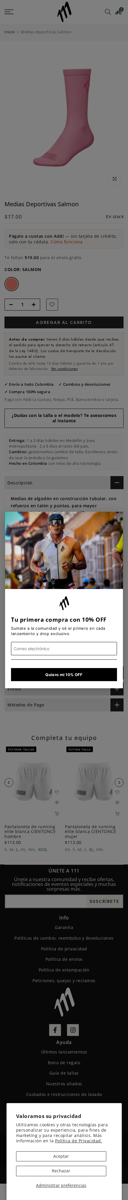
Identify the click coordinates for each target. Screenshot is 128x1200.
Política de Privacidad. (78, 1141)
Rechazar (61, 1171)
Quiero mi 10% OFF (63, 674)
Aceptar (61, 1156)
